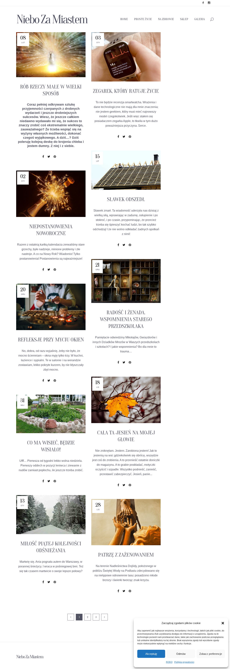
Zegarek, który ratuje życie (126, 91)
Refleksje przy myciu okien (51, 340)
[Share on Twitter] (48, 156)
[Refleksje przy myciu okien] (51, 307)
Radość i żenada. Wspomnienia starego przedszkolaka (126, 319)
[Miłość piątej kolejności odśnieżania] (51, 514)
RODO (169, 662)
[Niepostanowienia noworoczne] (51, 194)
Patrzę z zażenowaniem (126, 555)
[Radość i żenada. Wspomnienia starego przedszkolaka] (126, 281)
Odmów (181, 653)
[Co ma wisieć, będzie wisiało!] (51, 414)
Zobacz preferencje (210, 653)
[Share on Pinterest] (55, 156)
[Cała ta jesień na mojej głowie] (126, 400)
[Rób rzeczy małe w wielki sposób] (51, 54)
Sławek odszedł (126, 199)
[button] (223, 623)
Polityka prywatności (184, 662)
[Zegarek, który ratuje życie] (126, 56)
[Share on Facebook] (43, 156)
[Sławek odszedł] (126, 170)
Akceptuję (151, 653)
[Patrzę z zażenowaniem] (126, 522)
